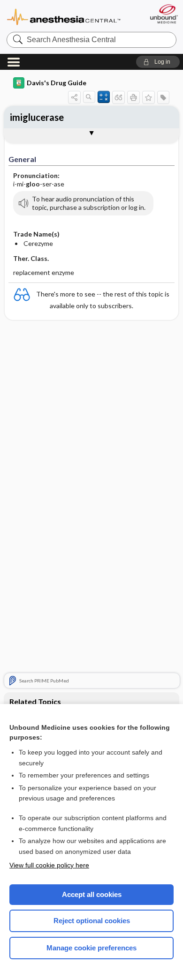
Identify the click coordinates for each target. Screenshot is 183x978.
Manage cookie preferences (91, 948)
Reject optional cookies (91, 921)
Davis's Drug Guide (56, 83)
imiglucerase (37, 117)
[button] (158, 62)
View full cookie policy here (49, 865)
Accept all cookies (92, 894)
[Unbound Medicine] (163, 13)
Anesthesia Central (64, 16)
